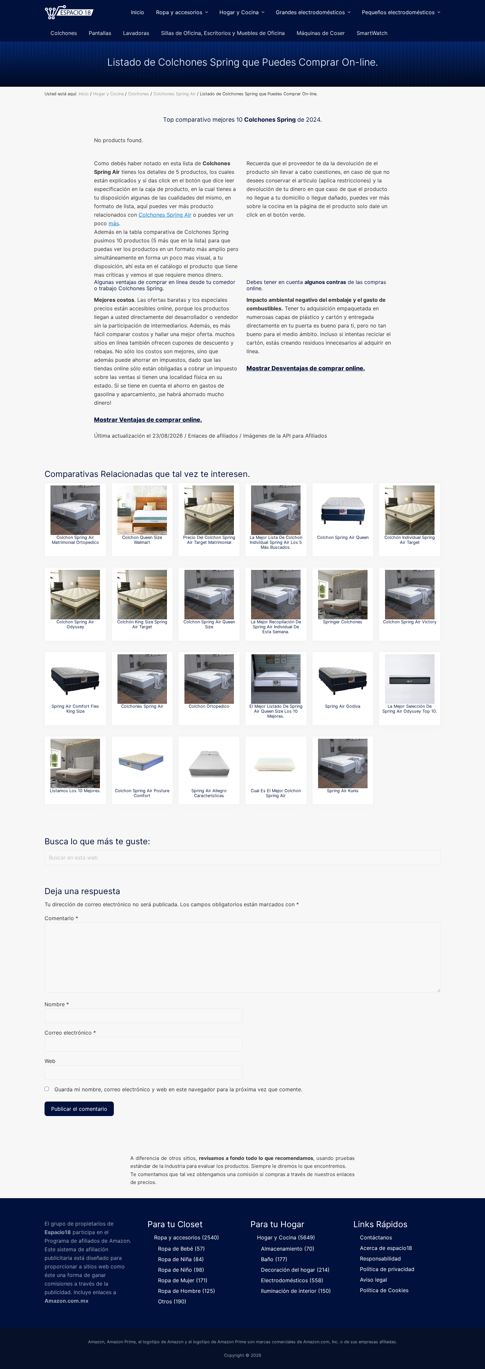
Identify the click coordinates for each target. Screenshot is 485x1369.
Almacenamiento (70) (287, 1248)
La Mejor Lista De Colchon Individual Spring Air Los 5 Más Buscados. (276, 542)
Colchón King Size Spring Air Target (142, 624)
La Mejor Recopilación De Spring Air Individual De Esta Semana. (276, 627)
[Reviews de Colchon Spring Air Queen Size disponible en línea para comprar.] (209, 594)
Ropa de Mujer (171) (183, 1280)
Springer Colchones (342, 621)
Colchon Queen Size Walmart (142, 540)
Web (50, 1061)
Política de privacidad (387, 1269)
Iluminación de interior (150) (296, 1291)
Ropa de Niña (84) (181, 1259)
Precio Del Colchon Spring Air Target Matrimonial (209, 540)
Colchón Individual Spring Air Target (409, 540)
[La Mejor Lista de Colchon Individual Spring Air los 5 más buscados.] (276, 510)
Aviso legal (373, 1279)
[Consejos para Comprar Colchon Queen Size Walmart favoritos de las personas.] (142, 510)
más (114, 223)
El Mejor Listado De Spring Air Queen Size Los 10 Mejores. (276, 711)
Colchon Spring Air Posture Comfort (142, 793)
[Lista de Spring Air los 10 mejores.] (276, 763)
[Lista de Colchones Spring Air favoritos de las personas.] (142, 679)
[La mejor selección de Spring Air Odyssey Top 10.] (410, 679)
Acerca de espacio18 (386, 1248)
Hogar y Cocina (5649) (286, 1237)
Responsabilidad (380, 1258)
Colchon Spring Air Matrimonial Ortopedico (75, 540)
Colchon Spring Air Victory (409, 621)
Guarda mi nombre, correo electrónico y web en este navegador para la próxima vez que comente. (178, 1089)
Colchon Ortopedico (209, 706)
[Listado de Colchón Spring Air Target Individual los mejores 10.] (410, 510)
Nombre (57, 1004)
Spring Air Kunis (343, 790)
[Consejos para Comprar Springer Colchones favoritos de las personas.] (343, 594)
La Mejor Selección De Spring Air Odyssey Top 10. (409, 709)
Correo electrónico (70, 1032)
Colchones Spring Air (165, 214)
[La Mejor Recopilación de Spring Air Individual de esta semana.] (276, 594)
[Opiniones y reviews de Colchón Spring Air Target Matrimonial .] (142, 594)
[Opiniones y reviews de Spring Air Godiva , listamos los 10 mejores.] (343, 679)
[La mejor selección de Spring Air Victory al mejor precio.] (410, 594)
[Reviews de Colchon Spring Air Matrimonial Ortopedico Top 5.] (75, 510)
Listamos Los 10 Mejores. (75, 790)
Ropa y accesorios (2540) (186, 1237)
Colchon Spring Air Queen (343, 537)
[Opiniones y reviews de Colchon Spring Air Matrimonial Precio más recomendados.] (209, 763)
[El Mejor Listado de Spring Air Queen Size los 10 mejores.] (276, 679)
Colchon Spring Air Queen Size (209, 624)
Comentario (61, 918)
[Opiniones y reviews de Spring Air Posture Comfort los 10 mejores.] (142, 763)
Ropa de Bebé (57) (181, 1248)
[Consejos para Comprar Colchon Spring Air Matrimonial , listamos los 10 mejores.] (75, 763)
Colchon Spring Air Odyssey (75, 624)
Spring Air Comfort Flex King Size (75, 709)
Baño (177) (274, 1259)
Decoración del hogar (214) (295, 1269)
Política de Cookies (384, 1290)
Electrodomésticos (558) (292, 1280)
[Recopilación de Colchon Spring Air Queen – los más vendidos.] (343, 510)
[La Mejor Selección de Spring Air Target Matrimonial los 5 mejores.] (209, 510)
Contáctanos (376, 1237)
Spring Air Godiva (342, 706)
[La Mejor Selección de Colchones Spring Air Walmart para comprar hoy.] (343, 763)
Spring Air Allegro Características (209, 793)
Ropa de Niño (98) (181, 1269)
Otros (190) (172, 1301)
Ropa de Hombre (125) (186, 1291)
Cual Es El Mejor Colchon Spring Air (276, 793)
